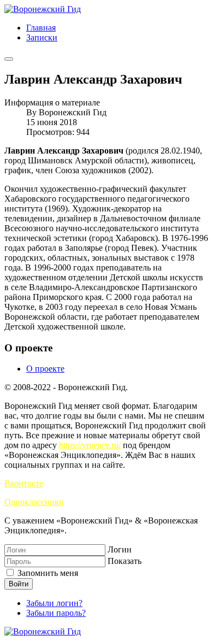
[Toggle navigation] (8, 59)
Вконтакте (23, 483)
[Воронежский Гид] (42, 9)
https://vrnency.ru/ (90, 445)
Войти (18, 584)
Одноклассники (34, 502)
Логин (120, 549)
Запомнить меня (46, 573)
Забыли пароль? (56, 613)
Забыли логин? (54, 603)
